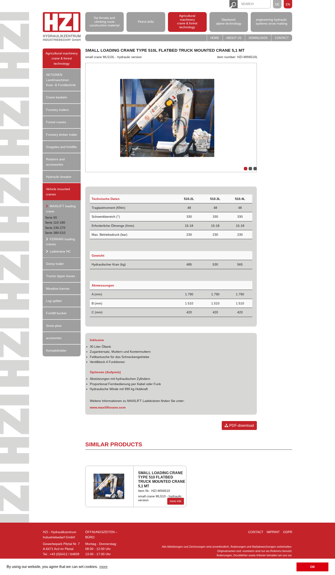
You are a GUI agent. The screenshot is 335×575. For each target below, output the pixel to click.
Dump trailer (55, 264)
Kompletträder (56, 350)
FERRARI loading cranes (60, 241)
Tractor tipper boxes (60, 276)
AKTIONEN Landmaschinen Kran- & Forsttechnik (61, 80)
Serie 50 (51, 217)
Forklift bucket (56, 313)
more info (175, 501)
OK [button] (312, 567)
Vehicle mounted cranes (58, 191)
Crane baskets (56, 97)
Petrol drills (146, 21)
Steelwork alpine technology (228, 21)
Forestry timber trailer (61, 134)
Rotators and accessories (55, 161)
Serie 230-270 (55, 228)
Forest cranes (56, 122)
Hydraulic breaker (59, 177)
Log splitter (54, 301)
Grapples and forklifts (61, 147)
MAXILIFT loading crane (61, 208)
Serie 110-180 (55, 222)
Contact (282, 38)
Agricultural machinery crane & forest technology (187, 21)
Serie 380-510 (55, 233)
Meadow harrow (57, 288)
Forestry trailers (57, 110)
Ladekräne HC (60, 251)
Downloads (258, 38)
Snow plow (54, 325)
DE (277, 4)
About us (234, 38)
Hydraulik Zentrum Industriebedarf (62, 27)
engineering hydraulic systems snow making (271, 21)
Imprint (273, 532)
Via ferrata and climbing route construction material (104, 21)
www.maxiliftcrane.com (108, 407)
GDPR (287, 532)
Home (214, 38)
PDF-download (241, 425)
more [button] (103, 567)
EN (288, 4)
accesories (54, 338)
